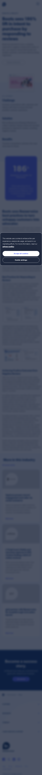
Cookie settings (21, 260)
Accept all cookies (21, 253)
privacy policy (8, 247)
